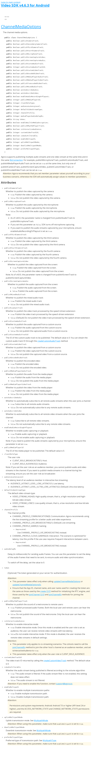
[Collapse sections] (8, 16)
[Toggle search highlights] (6, 16)
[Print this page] (6, 19)
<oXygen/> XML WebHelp (52, 758)
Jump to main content (10, 2)
